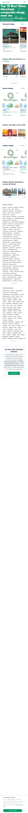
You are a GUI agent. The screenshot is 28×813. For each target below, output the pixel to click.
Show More (14, 283)
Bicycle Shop (5, 269)
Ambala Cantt (10, 314)
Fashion (16, 209)
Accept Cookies (12, 810)
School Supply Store (7, 255)
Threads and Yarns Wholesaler (17, 222)
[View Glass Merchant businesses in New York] (10, 69)
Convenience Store (7, 262)
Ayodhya (8, 334)
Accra (19, 298)
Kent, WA (12, 290)
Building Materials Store (7, 279)
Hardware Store (6, 257)
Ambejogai (16, 314)
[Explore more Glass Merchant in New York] (17, 77)
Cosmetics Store (6, 238)
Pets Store (5, 212)
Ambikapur (5, 316)
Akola (11, 305)
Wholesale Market (17, 275)
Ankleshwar (5, 323)
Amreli (15, 316)
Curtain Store (18, 247)
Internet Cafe (18, 212)
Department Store (6, 242)
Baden (18, 334)
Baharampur (11, 336)
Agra (4, 303)
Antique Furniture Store (7, 240)
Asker (22, 331)
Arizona (23, 325)
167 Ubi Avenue (6, 290)
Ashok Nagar (16, 331)
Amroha (4, 318)
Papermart (5, 223)
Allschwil (15, 311)
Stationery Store (12, 260)
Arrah (15, 327)
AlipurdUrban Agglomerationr (13, 309)
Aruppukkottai (10, 329)
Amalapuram (9, 312)
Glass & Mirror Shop (19, 271)
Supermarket (5, 260)
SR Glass (5, 110)
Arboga (13, 325)
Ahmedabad (8, 303)
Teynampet (5, 292)
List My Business (14, 373)
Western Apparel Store (16, 242)
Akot (15, 305)
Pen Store (19, 260)
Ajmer (8, 305)
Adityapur (5, 301)
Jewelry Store (15, 268)
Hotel (13, 209)
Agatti (22, 301)
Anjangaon (17, 322)
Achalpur (4, 299)
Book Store (10, 223)
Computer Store (17, 279)
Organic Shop (5, 247)
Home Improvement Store (16, 238)
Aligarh (19, 307)
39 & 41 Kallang (6, 294)
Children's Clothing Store (15, 251)
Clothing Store (6, 227)
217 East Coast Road (13, 292)
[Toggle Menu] (24, 2)
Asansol (4, 331)
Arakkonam (16, 323)
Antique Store (20, 231)
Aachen (12, 296)
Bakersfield (10, 338)
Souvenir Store (6, 231)
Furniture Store (17, 229)
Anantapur (20, 318)
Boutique (4, 209)
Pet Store (4, 277)
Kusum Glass (23, 167)
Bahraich (17, 336)
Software (22, 207)
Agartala (18, 301)
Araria (9, 325)
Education (5, 207)
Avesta (4, 334)
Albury (15, 307)
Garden (4, 218)
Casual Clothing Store (7, 236)
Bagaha (22, 334)
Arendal (18, 325)
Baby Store (14, 220)
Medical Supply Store (7, 280)
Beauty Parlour (10, 218)
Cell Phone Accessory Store (14, 244)
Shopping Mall (13, 227)
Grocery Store (17, 234)
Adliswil (9, 301)
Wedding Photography (19, 218)
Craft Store (5, 229)
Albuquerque (10, 307)
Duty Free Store (6, 251)
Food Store (19, 227)
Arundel (4, 329)
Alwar (4, 312)
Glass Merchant (6, 109)
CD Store (4, 249)
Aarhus (4, 298)
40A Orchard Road (15, 294)
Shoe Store (5, 244)
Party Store (13, 253)
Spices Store (5, 211)
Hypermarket (16, 258)
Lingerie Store (13, 257)
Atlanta (4, 333)
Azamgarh (14, 334)
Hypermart (13, 214)
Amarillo (20, 312)
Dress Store (15, 236)
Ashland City (10, 331)
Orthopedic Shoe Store (12, 249)
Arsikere (19, 327)
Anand (14, 318)
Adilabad (15, 299)
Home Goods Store (7, 216)
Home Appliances (18, 211)
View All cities (14, 83)
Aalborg (17, 296)
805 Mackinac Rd (6, 296)
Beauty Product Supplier (8, 258)
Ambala (4, 314)
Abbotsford (9, 298)
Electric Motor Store (7, 220)
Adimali (19, 299)
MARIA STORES (23, 46)
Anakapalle (9, 318)
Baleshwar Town (22, 338)
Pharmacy (20, 280)
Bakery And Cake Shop (7, 275)
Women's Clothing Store (8, 234)
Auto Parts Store (6, 273)
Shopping (17, 225)
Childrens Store (16, 246)
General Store (17, 233)
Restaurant (5, 44)
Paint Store (14, 216)
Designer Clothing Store (8, 233)
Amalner (15, 312)
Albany (4, 307)
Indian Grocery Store (7, 246)
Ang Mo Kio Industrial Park (8, 322)
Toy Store (11, 271)
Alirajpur (4, 311)
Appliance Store (23, 44)
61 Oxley (22, 294)
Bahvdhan (5, 338)
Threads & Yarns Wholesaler (18, 266)
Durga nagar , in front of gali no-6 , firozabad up (10, 168)
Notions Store (13, 273)
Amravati (10, 316)
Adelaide (10, 299)
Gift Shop (10, 229)
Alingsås (4, 309)
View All (22, 24)
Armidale (11, 327)
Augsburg (9, 333)
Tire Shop (20, 277)
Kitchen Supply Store (12, 277)
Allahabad (10, 311)
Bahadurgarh (5, 336)
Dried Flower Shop (10, 225)
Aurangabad (15, 333)
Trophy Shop (5, 271)
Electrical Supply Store (16, 262)
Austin (20, 333)
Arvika (16, 329)
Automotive (10, 207)
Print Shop (15, 280)
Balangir (15, 338)
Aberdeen (15, 298)
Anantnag (5, 320)
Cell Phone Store (6, 222)
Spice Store (12, 247)
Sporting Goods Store (18, 223)
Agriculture (11, 211)
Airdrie (20, 303)
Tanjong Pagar (19, 290)
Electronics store (6, 214)
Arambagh (5, 325)
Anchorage (10, 320)
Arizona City (5, 327)
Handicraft (16, 240)
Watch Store (5, 264)
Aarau (21, 296)
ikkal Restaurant (6, 46)
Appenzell (11, 323)
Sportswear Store (12, 264)
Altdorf (19, 311)
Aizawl (4, 305)
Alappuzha (20, 305)
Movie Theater (21, 216)
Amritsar (19, 316)
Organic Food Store (7, 266)
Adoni (14, 301)
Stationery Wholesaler (13, 269)
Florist (4, 225)
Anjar (22, 322)
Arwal (19, 329)
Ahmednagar (15, 303)
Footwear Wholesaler (7, 268)
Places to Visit (11, 212)
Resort (9, 209)
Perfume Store (13, 231)
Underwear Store (6, 253)
